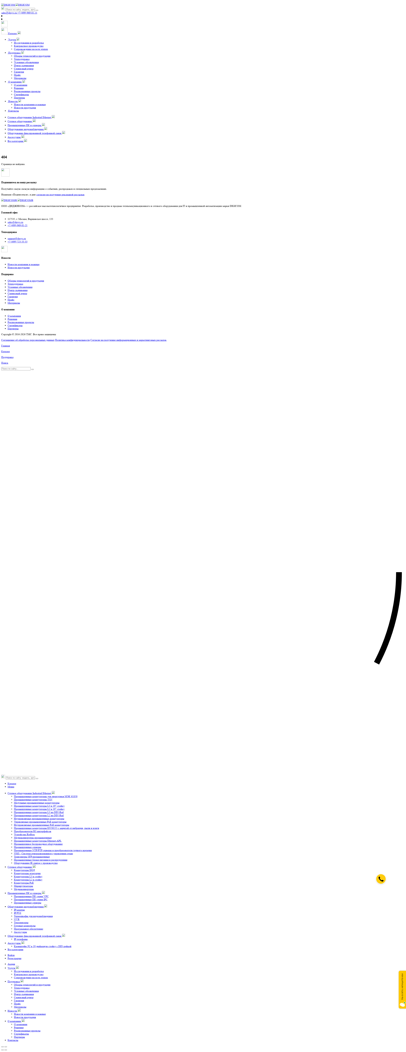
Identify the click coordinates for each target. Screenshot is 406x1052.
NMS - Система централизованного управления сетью (43, 853)
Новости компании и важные (30, 104)
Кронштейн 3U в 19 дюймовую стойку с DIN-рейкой (42, 946)
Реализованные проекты (27, 91)
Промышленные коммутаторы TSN (33, 799)
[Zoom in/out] (5, 1046)
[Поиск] (37, 10)
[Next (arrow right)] (5, 1049)
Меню (11, 786)
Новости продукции (25, 107)
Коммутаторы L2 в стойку (28, 879)
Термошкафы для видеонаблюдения (33, 916)
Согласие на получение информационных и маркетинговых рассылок (128, 340)
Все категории (15, 949)
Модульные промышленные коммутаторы (36, 802)
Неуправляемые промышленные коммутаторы (39, 818)
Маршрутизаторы (23, 886)
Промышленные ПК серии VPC (31, 896)
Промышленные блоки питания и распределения (40, 859)
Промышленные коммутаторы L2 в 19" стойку (39, 809)
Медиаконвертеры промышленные (33, 837)
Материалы (20, 78)
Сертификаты (21, 94)
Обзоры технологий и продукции (32, 55)
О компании (20, 84)
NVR (17, 919)
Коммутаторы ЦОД (24, 870)
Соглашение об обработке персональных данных (27, 340)
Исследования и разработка (29, 42)
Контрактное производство (28, 45)
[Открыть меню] (4, 26)
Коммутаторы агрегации (27, 873)
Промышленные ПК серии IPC (31, 899)
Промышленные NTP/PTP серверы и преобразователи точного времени (53, 850)
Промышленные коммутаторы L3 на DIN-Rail (39, 812)
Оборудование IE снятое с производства (36, 863)
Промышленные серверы (27, 847)
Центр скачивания (24, 65)
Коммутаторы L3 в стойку (28, 876)
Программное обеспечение (28, 928)
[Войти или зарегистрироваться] (203, 16)
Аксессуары (20, 932)
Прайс (17, 74)
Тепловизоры (21, 922)
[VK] (4, 251)
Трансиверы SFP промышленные (32, 856)
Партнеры (19, 97)
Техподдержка (21, 59)
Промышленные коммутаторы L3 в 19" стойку (39, 805)
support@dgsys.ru (17, 238)
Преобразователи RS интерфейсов (32, 831)
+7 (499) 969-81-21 (17, 225)
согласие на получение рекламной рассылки (60, 194)
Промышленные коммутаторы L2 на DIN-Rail (39, 815)
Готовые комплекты (25, 925)
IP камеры (19, 909)
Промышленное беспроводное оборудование (38, 843)
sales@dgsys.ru (15, 222)
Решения (18, 88)
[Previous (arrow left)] (2, 1049)
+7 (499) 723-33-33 (17, 241)
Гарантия (19, 71)
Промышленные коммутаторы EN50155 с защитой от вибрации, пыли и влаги (56, 828)
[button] (11, 33)
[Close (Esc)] (2, 1046)
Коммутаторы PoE (24, 882)
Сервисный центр (23, 68)
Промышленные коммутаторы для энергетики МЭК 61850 (45, 796)
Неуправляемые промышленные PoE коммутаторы (41, 824)
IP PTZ (17, 912)
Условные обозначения (26, 62)
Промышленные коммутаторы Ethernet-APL (38, 840)
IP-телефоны (21, 939)
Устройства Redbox (24, 834)
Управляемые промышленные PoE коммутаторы (40, 821)
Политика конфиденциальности (72, 340)
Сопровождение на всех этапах (31, 49)
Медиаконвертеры (24, 889)
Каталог (12, 783)
